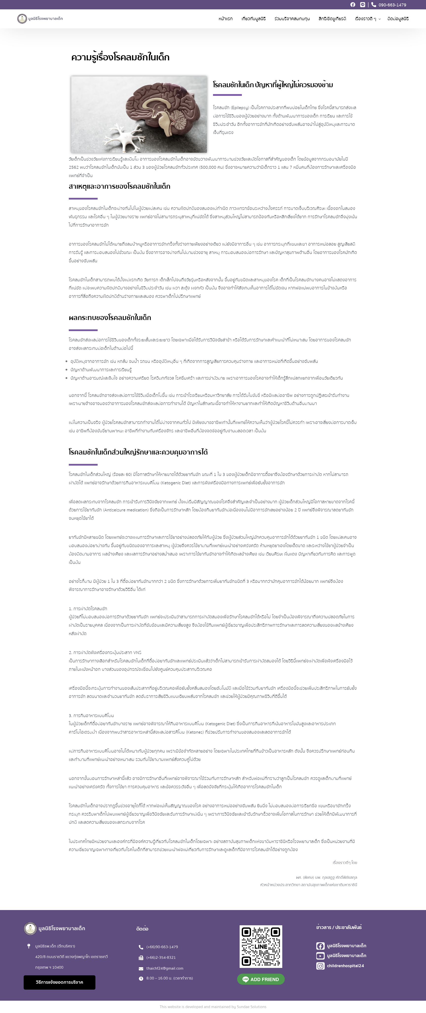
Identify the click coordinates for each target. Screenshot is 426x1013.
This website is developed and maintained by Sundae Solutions (213, 1007)
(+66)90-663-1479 (162, 947)
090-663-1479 (392, 4)
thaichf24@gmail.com (164, 968)
